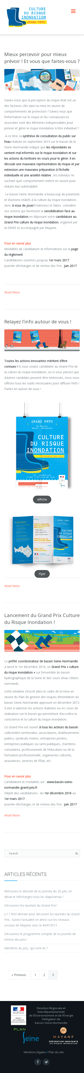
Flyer (42, 574)
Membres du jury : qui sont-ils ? (26, 948)
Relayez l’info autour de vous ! (37, 321)
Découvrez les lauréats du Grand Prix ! (30, 905)
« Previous (19, 975)
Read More (12, 292)
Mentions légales (35, 1052)
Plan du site (56, 1052)
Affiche (42, 499)
